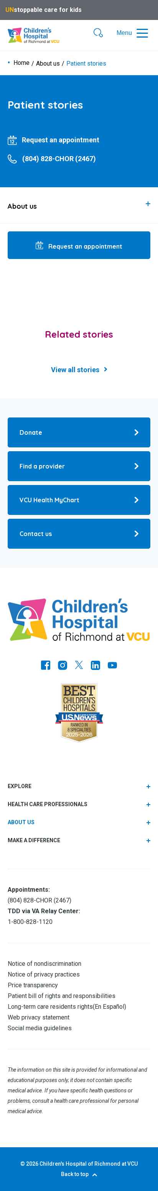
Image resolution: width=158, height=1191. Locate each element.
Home (21, 63)
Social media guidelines (40, 1028)
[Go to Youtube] (112, 666)
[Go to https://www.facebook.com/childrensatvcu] (45, 666)
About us (48, 64)
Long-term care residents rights (50, 1006)
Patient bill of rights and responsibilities (61, 996)
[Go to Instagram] (62, 666)
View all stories (75, 370)
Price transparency (33, 985)
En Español (109, 1006)
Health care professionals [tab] (47, 804)
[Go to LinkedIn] (95, 666)
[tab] (79, 205)
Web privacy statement (38, 1017)
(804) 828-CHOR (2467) (39, 900)
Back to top (75, 1174)
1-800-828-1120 (30, 921)
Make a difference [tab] (34, 840)
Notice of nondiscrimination (44, 963)
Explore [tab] (19, 786)
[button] (98, 33)
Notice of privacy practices (44, 974)
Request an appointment (84, 246)
